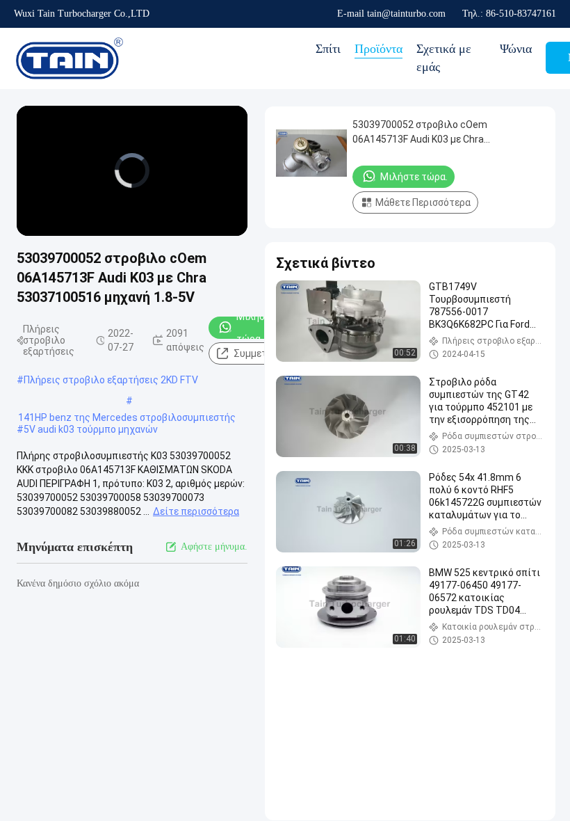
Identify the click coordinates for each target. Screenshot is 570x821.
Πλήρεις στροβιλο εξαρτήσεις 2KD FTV (111, 379)
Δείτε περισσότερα (196, 511)
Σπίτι (328, 49)
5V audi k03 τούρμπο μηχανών (91, 429)
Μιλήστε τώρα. (255, 328)
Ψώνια (516, 49)
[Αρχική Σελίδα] (69, 58)
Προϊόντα (378, 49)
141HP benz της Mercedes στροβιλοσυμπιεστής (127, 417)
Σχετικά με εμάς (443, 58)
